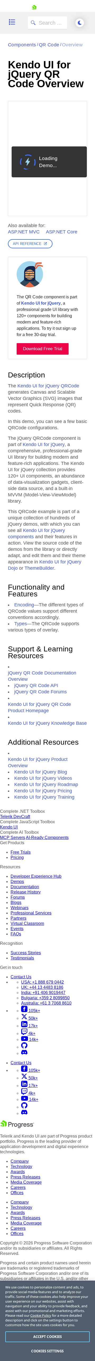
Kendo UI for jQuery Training (44, 797)
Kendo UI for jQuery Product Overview (38, 762)
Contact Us (21, 977)
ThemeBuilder (39, 568)
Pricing (17, 857)
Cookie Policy (40, 1315)
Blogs (16, 902)
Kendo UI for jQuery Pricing (43, 790)
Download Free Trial (42, 348)
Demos (17, 881)
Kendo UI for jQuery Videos (43, 778)
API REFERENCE (27, 244)
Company (20, 1161)
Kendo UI (9, 827)
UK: (42, 987)
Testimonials (22, 958)
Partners (18, 918)
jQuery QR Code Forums (40, 691)
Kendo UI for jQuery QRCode (48, 385)
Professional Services (31, 913)
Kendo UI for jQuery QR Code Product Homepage (39, 707)
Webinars (19, 907)
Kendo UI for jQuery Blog (40, 772)
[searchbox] (47, 23)
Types (20, 623)
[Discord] (24, 1053)
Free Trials (21, 852)
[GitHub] (24, 1047)
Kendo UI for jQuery (41, 303)
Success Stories (26, 953)
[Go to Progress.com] (17, 1126)
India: (43, 992)
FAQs (16, 934)
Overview (72, 44)
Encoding (24, 604)
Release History (26, 892)
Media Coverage (26, 1182)
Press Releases (25, 1177)
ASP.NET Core (61, 231)
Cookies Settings (47, 1351)
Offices (17, 1192)
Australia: (46, 1003)
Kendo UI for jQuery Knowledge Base (47, 723)
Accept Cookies (47, 1336)
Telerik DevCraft (15, 816)
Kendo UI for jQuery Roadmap (46, 784)
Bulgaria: (45, 998)
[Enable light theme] (79, 23)
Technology (21, 1166)
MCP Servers (12, 837)
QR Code (49, 44)
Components (22, 44)
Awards (18, 1172)
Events (17, 928)
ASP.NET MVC (24, 231)
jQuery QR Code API (36, 685)
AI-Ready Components (47, 837)
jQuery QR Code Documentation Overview (42, 676)
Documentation (25, 887)
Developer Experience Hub (36, 876)
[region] (47, 1321)
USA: (42, 982)
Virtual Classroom (27, 923)
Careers (18, 1187)
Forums (18, 897)
